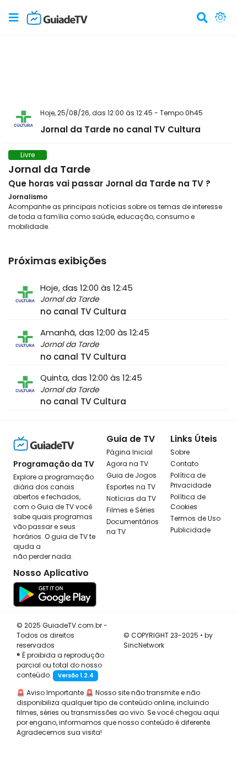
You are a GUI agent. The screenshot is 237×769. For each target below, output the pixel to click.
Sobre (180, 452)
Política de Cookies (188, 501)
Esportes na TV (130, 487)
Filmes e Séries (130, 510)
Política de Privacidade (190, 480)
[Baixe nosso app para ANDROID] (54, 594)
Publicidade (190, 530)
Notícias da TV (131, 498)
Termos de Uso (195, 518)
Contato (184, 463)
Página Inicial (129, 452)
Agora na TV (127, 463)
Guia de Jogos (131, 475)
